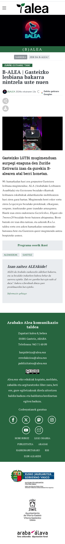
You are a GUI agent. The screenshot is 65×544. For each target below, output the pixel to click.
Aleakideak (10, 255)
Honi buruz (22, 438)
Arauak (43, 444)
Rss (47, 450)
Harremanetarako (28, 450)
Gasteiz (27, 255)
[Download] (5, 108)
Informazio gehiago (17, 293)
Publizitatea (25, 444)
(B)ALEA (32, 49)
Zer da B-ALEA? (39, 57)
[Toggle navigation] (4, 8)
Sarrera (20, 57)
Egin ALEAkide (32, 456)
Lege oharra (42, 438)
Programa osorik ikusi (32, 245)
